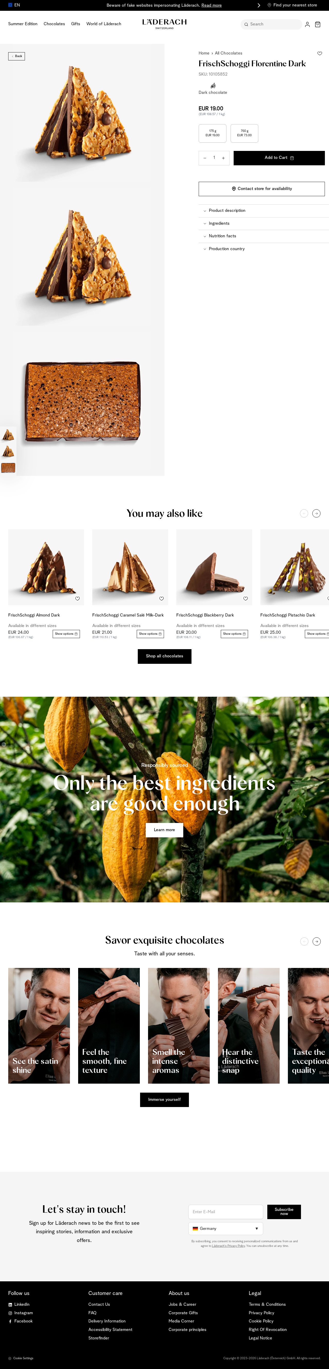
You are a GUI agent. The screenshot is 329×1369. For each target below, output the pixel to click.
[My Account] (307, 24)
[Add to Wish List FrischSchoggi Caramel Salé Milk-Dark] (161, 598)
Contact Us (99, 1304)
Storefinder (98, 1338)
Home (204, 53)
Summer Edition (23, 24)
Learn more (164, 830)
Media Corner (181, 1321)
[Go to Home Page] (164, 24)
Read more (212, 5)
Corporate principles (187, 1330)
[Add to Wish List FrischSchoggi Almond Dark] (77, 598)
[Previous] (304, 513)
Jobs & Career (182, 1304)
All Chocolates (228, 53)
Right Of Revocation (268, 1330)
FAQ (92, 1313)
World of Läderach (103, 24)
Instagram (23, 1313)
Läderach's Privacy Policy (228, 1246)
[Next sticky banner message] (258, 5)
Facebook (23, 1321)
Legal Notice (260, 1338)
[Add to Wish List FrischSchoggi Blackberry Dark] (245, 598)
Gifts (75, 24)
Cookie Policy (261, 1321)
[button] (264, 210)
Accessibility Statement (110, 1330)
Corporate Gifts (183, 1313)
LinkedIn (22, 1304)
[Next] (316, 513)
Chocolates (54, 24)
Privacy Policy (261, 1313)
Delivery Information (107, 1321)
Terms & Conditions (267, 1304)
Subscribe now (284, 1212)
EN (17, 5)
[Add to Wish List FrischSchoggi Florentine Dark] (320, 53)
